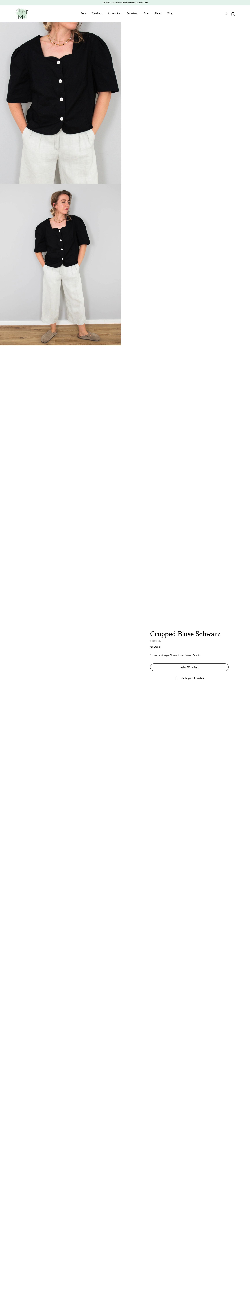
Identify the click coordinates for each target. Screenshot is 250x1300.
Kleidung (97, 13)
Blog (170, 13)
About (158, 13)
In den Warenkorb (189, 667)
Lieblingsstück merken (192, 678)
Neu (83, 13)
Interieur (132, 13)
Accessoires (115, 13)
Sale (146, 13)
